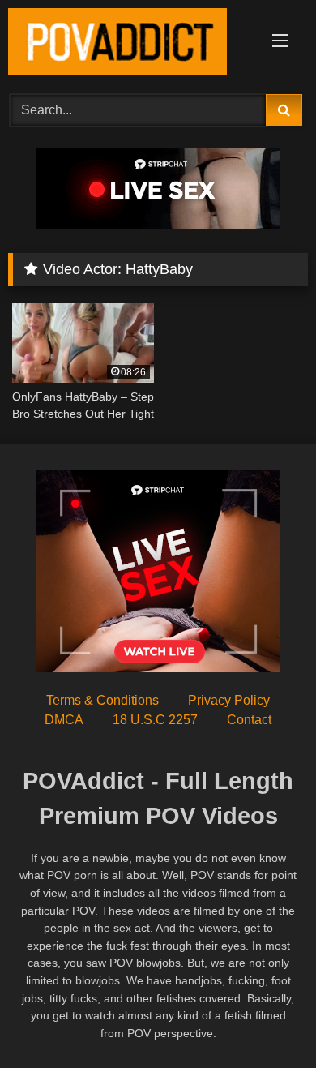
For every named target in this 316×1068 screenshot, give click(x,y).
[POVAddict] (129, 44)
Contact (249, 720)
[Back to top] (266, 1020)
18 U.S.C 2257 (155, 720)
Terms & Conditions (102, 700)
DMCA (64, 720)
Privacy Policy (229, 700)
